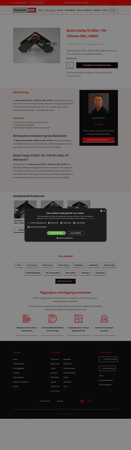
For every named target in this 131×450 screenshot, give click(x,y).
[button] (65, 238)
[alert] (65, 225)
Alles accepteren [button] (56, 233)
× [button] (104, 211)
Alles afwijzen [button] (75, 233)
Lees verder (90, 218)
